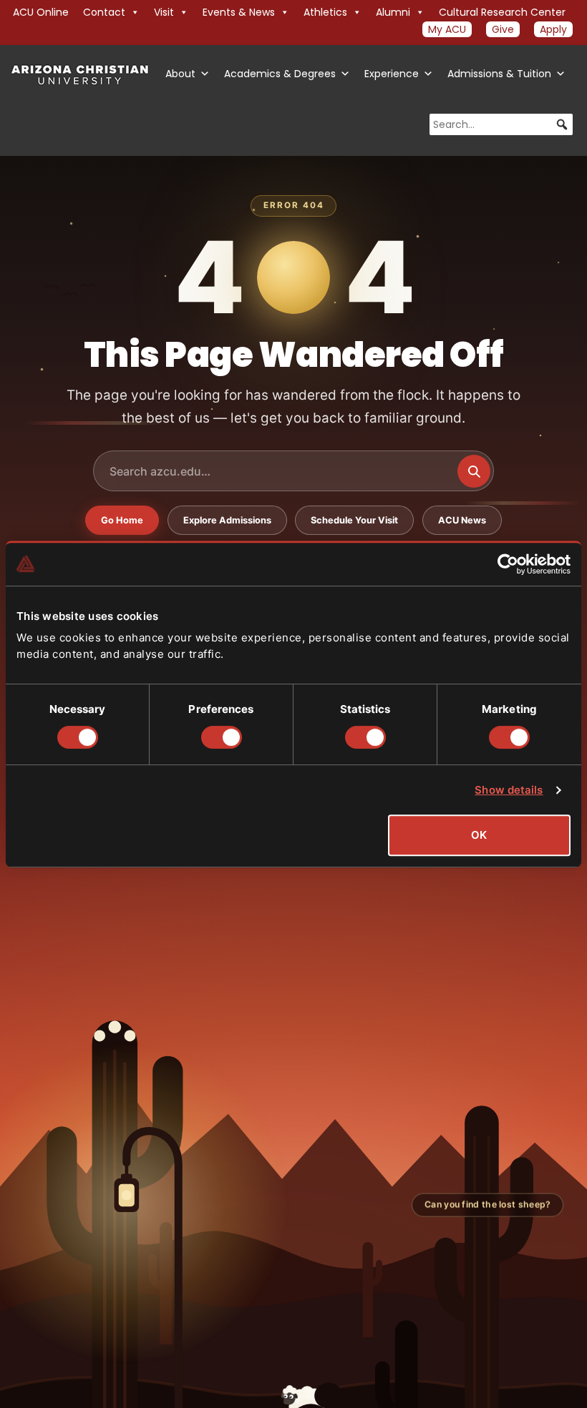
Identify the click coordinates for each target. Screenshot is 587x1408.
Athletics (325, 12)
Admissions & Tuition (499, 74)
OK (479, 835)
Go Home (122, 520)
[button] (562, 124)
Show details (509, 790)
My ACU (447, 29)
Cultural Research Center (502, 12)
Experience (391, 74)
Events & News (239, 12)
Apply (553, 29)
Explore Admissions (227, 520)
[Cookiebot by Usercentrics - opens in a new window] (508, 564)
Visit (164, 12)
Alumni (393, 12)
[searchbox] (501, 124)
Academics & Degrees (280, 74)
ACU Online (41, 12)
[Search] (473, 471)
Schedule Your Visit (354, 520)
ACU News (462, 520)
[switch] (221, 737)
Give (503, 29)
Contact (104, 12)
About (180, 74)
